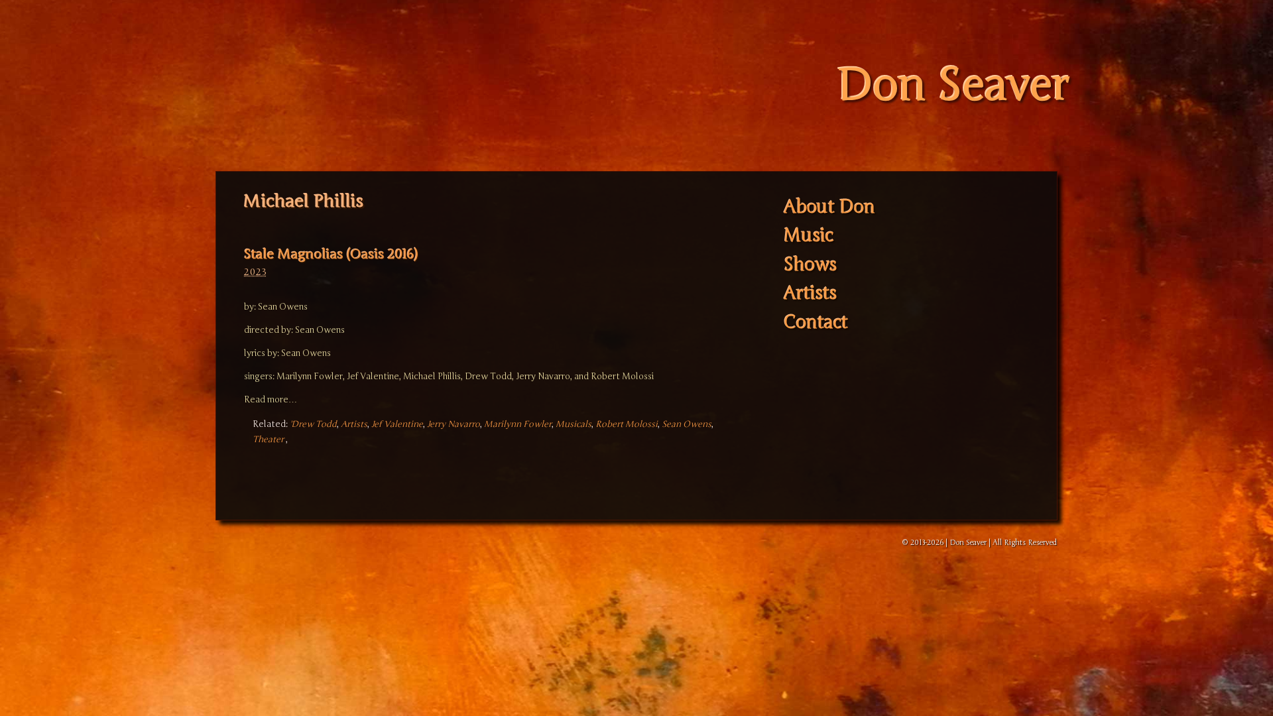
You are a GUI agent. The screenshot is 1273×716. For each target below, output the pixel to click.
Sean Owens (686, 424)
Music (808, 236)
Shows (810, 265)
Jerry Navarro (453, 424)
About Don (829, 207)
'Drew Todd (313, 424)
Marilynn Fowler (518, 424)
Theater (268, 439)
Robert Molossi (626, 424)
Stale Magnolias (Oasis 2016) (331, 254)
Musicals (573, 424)
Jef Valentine (397, 424)
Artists (354, 424)
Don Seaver (953, 85)
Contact (816, 322)
